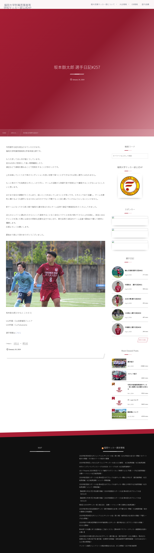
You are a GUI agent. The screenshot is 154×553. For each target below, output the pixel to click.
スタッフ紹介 (132, 374)
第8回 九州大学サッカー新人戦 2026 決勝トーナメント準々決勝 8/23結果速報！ (107, 505)
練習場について (133, 412)
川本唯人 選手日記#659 (133, 313)
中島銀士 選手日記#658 (133, 327)
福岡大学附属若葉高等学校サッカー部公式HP (17, 6)
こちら (18, 332)
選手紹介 (131, 362)
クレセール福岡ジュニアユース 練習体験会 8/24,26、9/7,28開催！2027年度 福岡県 (108, 546)
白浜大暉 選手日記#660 (133, 299)
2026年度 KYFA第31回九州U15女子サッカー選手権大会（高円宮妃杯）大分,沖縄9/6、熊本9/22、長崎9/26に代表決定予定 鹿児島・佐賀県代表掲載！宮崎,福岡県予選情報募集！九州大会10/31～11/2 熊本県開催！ (113, 539)
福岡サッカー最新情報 (114, 447)
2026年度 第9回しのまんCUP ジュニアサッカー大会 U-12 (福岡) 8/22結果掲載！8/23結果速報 (112, 462)
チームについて (133, 400)
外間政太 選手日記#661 (133, 284)
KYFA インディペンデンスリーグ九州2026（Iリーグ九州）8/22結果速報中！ (105, 466)
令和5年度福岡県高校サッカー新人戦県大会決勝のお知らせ (138, 387)
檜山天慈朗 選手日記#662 (134, 270)
